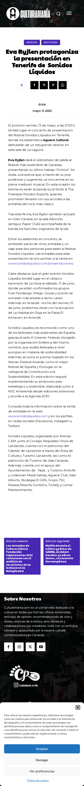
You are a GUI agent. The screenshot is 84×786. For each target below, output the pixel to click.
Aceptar (42, 749)
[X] (44, 85)
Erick (42, 104)
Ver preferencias (42, 771)
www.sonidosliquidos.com (28, 416)
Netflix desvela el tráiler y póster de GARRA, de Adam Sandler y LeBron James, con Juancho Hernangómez (59, 553)
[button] (78, 707)
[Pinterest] (53, 85)
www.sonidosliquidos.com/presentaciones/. (41, 263)
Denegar (42, 760)
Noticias (50, 42)
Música (32, 42)
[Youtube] (41, 646)
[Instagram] (19, 646)
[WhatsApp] (63, 85)
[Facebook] (34, 85)
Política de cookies (38, 780)
